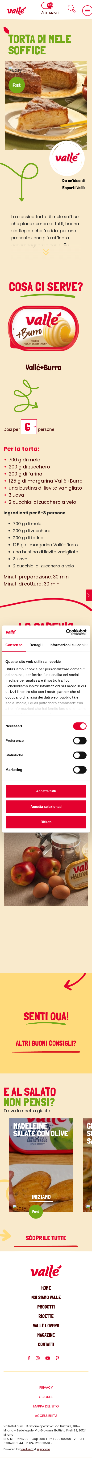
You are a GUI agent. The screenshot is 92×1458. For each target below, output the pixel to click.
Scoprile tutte (46, 1238)
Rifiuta (46, 822)
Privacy (46, 1387)
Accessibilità (46, 1415)
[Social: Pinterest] (60, 1360)
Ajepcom (43, 1449)
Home (46, 1288)
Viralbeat (27, 1449)
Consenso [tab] (13, 645)
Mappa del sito (46, 1406)
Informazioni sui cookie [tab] (69, 645)
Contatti (46, 1344)
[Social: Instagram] (40, 1360)
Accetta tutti (46, 791)
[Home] (16, 10)
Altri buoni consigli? (46, 1043)
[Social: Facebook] (32, 1360)
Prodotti (46, 1307)
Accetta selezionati (46, 807)
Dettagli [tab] (35, 645)
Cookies (46, 1397)
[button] (72, 8)
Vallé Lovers (46, 1325)
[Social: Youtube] (50, 1360)
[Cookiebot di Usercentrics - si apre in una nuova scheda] (66, 632)
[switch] (80, 740)
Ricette (46, 1316)
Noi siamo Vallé (46, 1297)
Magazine (46, 1335)
